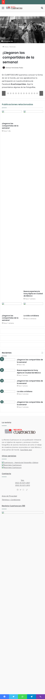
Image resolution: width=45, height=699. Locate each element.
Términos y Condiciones (11, 500)
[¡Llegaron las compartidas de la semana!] (12, 115)
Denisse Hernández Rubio (14, 68)
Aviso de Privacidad (9, 496)
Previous (4, 93)
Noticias (13, 47)
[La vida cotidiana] (33, 307)
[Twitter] (21, 489)
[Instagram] (24, 489)
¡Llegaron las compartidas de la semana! (10, 125)
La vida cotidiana (31, 315)
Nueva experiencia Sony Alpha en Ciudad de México (33, 293)
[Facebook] (18, 489)
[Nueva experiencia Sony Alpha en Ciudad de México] (33, 199)
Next (41, 93)
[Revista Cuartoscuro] (15, 8)
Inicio (6, 47)
